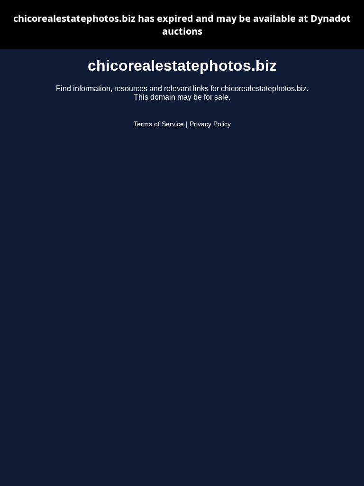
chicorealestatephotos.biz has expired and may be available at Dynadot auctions (182, 24)
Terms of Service (159, 124)
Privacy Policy (210, 124)
